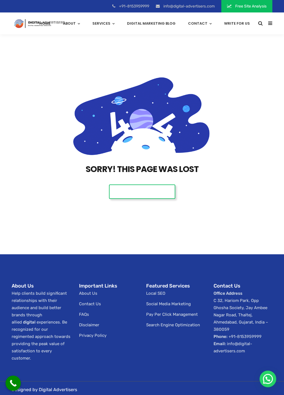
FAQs (84, 314)
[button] (268, 379)
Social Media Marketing (168, 303)
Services (101, 23)
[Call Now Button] (13, 383)
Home (44, 23)
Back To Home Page (142, 191)
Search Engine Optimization (173, 324)
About (69, 23)
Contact (197, 23)
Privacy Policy (92, 335)
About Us (88, 293)
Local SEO (155, 293)
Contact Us (90, 303)
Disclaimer (89, 324)
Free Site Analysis (250, 6)
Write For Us (237, 23)
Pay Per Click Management (172, 314)
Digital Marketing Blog (151, 23)
